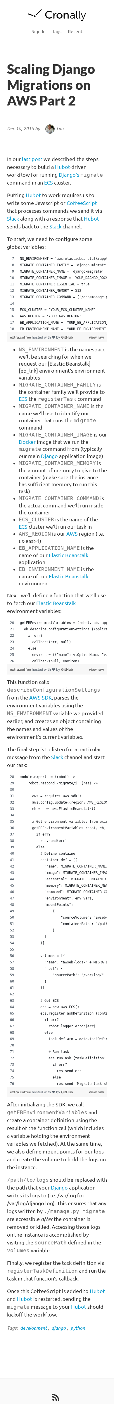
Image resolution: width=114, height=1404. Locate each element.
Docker (27, 442)
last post (32, 159)
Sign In (39, 31)
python (77, 1327)
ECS (48, 182)
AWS (72, 533)
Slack (13, 218)
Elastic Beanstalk (68, 555)
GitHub (67, 337)
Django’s (69, 175)
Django (49, 456)
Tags (56, 31)
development (33, 1327)
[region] (57, 293)
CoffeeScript (82, 203)
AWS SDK (40, 697)
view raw (96, 337)
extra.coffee (21, 337)
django (58, 1327)
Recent (75, 31)
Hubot (62, 167)
